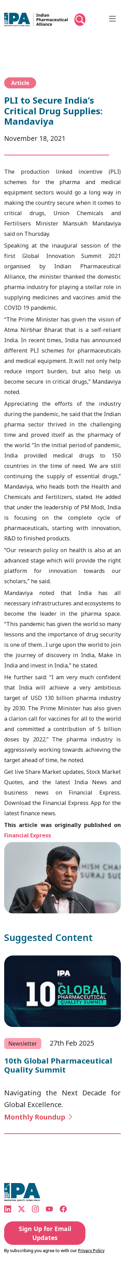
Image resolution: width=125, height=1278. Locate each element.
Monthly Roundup (36, 1117)
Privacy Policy (91, 1251)
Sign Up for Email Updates (45, 1233)
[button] (79, 24)
